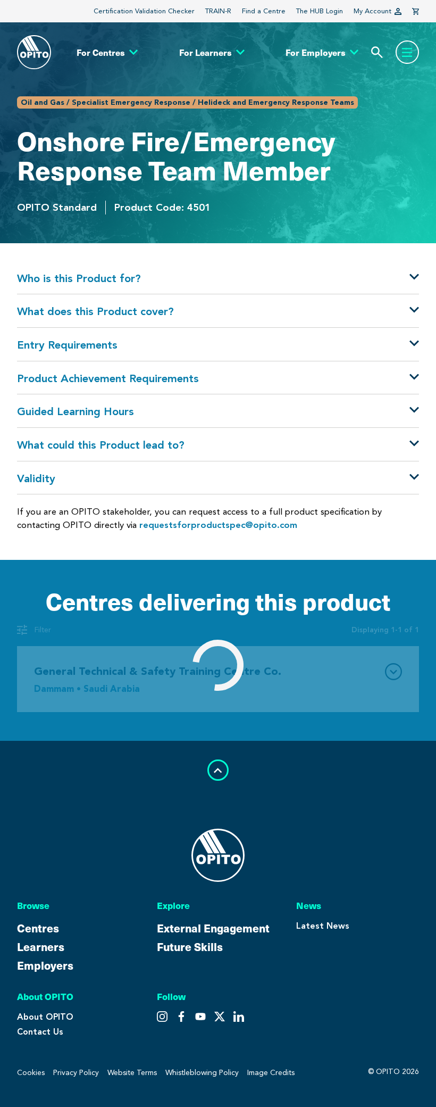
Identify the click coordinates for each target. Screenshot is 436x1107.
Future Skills (190, 946)
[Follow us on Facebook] (200, 1016)
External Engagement (213, 928)
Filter (43, 629)
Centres (38, 928)
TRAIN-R (218, 11)
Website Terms (132, 1072)
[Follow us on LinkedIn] (238, 1016)
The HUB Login (319, 11)
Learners (40, 946)
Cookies (31, 1072)
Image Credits (271, 1072)
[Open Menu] (407, 52)
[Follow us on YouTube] (219, 1016)
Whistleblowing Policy (202, 1072)
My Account (372, 11)
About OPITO (45, 1017)
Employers (45, 965)
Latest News (322, 926)
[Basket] (415, 11)
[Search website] (377, 52)
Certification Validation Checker (144, 11)
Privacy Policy (76, 1072)
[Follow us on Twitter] (181, 1016)
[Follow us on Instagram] (162, 1016)
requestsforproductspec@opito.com (218, 524)
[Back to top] (218, 770)
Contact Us (40, 1032)
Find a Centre (264, 11)
